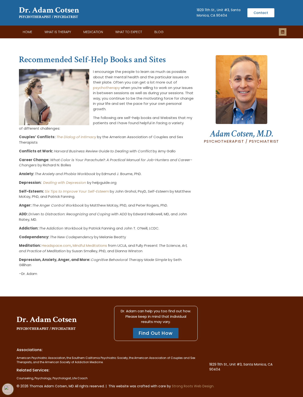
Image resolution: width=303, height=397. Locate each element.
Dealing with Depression (64, 182)
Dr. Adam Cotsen (49, 10)
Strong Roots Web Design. (193, 386)
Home (27, 32)
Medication (93, 32)
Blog (159, 32)
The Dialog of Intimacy (76, 136)
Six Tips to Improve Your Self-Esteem (77, 191)
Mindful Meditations (90, 245)
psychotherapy (106, 87)
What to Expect (128, 32)
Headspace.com (56, 245)
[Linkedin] (282, 32)
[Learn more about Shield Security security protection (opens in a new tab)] (8, 389)
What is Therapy (58, 32)
